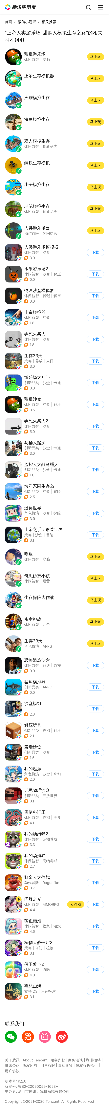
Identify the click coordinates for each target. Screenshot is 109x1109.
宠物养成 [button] (50, 839)
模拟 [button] (46, 730)
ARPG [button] (47, 687)
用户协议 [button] (12, 1071)
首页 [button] (8, 22)
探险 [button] (57, 513)
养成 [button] (39, 361)
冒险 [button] (57, 491)
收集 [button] (46, 926)
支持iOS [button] (30, 991)
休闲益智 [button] (31, 252)
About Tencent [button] (35, 1060)
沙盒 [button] (46, 252)
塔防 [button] (39, 948)
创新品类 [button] (31, 383)
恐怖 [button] (57, 665)
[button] (20, 7)
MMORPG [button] (51, 904)
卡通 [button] (57, 383)
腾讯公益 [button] (12, 1065)
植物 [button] (50, 948)
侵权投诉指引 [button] (87, 1065)
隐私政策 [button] (65, 1065)
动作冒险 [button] (31, 882)
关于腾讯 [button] (12, 1060)
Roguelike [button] (51, 882)
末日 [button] (50, 361)
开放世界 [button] (50, 796)
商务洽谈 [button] (75, 1060)
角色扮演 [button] (31, 513)
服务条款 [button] (58, 1060)
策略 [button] (28, 361)
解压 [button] (57, 274)
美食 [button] (57, 817)
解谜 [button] (46, 296)
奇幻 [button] (57, 774)
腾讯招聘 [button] (93, 1060)
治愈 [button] (57, 926)
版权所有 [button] (30, 1065)
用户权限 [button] (47, 1065)
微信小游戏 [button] (27, 22)
